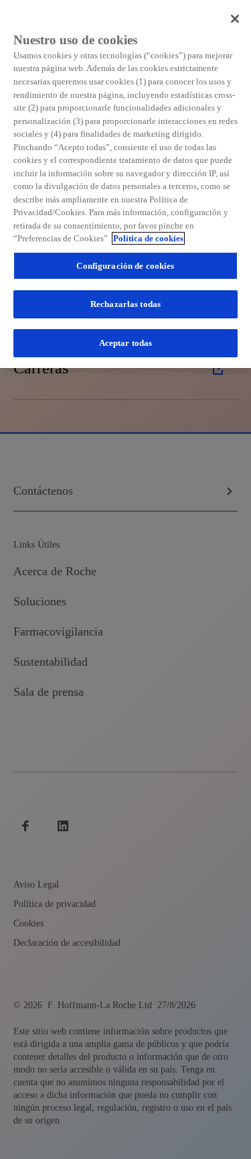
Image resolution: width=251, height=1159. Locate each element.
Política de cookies (148, 238)
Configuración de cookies (125, 266)
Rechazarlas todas (125, 304)
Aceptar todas (126, 343)
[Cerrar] (235, 19)
